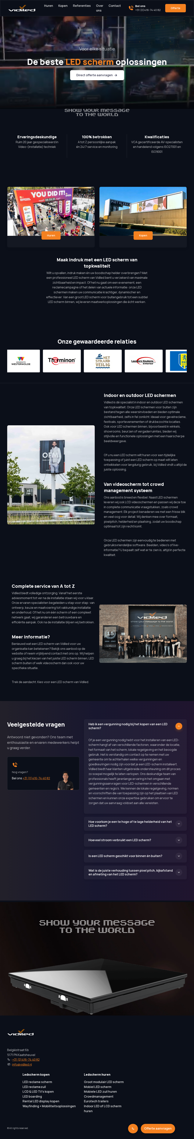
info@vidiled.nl (22, 1064)
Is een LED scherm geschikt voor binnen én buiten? (125, 856)
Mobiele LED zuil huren (100, 1091)
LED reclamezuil (34, 1087)
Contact (115, 6)
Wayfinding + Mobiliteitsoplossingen (49, 1106)
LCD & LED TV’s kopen (38, 1091)
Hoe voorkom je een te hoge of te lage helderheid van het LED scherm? (130, 824)
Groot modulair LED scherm (104, 1082)
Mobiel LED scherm (97, 1087)
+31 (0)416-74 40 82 (36, 778)
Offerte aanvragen (158, 1128)
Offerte (175, 8)
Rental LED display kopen (41, 1101)
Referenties (82, 6)
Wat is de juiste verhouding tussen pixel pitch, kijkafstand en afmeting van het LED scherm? (130, 872)
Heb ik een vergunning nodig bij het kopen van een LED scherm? (127, 726)
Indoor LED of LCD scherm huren (102, 1108)
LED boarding (32, 1096)
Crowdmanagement (98, 1096)
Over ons (99, 8)
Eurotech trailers (96, 1101)
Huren (48, 6)
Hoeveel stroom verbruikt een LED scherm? (119, 840)
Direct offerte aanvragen (94, 75)
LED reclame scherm (37, 1082)
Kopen (63, 6)
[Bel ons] (133, 1128)
